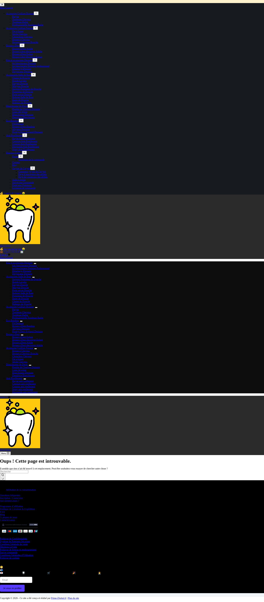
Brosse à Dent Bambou (23, 326)
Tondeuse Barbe (20, 315)
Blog (2, 514)
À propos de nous (8, 517)
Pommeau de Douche (22, 295)
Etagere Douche (20, 284)
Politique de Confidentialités (13, 538)
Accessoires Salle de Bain (18, 276)
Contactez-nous (7, 520)
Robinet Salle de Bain (22, 293)
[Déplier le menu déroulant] (35, 263)
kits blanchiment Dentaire (24, 265)
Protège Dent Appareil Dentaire (27, 331)
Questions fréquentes (10, 495)
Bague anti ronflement (23, 381)
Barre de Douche (20, 298)
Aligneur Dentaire (21, 328)
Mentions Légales (8, 546)
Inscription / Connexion (11, 498)
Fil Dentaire (18, 323)
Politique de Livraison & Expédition (17, 509)
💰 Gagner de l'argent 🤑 (12, 249)
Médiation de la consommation (21, 490)
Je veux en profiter (12, 588)
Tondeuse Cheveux (21, 312)
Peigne (15, 309)
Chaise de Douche (21, 301)
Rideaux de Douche (21, 304)
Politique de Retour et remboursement (18, 549)
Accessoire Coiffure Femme (19, 348)
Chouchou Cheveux (22, 356)
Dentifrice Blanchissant (23, 375)
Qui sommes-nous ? (9, 501)
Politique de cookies (9, 557)
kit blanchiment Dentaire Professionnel (31, 268)
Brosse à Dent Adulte (22, 342)
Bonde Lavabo (19, 282)
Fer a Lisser (18, 359)
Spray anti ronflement (22, 389)
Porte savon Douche (22, 290)
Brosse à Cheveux (21, 350)
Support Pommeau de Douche (26, 279)
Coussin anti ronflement (23, 386)
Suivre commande (8, 552)
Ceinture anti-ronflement (24, 383)
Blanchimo (5, 246)
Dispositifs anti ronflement (25, 392)
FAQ (2, 512)
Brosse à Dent (13, 334)
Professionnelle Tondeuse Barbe (27, 317)
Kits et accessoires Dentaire (19, 262)
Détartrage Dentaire (21, 271)
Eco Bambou (12, 320)
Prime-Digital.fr (58, 598)
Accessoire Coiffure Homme (20, 306)
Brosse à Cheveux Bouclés (25, 353)
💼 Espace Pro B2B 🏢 (11, 252)
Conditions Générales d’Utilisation (16, 555)
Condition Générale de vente (14, 544)
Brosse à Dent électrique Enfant (27, 339)
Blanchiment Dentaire (22, 372)
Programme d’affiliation (11, 506)
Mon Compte (6, 257)
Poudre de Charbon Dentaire (26, 367)
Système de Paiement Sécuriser (15, 541)
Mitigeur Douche (20, 287)
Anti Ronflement (14, 378)
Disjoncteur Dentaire (22, 273)
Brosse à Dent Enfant (22, 337)
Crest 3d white (19, 370)
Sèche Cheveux (19, 361)
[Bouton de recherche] (2, 476)
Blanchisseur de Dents (17, 364)
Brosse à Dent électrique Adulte (27, 345)
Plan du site (73, 598)
